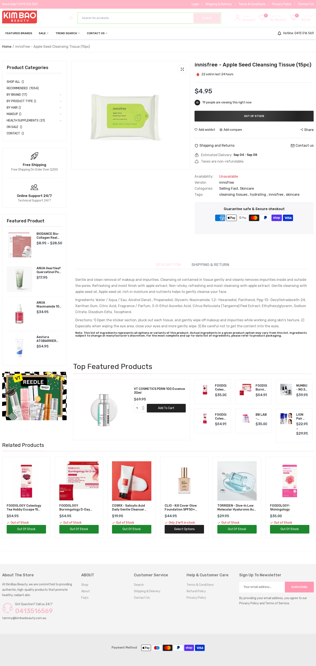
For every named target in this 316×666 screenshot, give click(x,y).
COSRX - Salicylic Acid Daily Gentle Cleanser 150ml (75, 508)
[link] (34, 396)
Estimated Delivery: (216, 155)
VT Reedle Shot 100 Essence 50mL (159, 389)
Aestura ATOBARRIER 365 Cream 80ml (49, 339)
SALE (42, 33)
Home (6, 47)
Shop (84, 585)
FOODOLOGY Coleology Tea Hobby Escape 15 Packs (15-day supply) (221, 417)
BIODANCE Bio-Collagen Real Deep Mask (48, 236)
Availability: (204, 176)
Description (168, 264)
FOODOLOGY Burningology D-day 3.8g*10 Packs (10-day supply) (261, 388)
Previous (83, 409)
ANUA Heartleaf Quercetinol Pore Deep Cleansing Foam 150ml (49, 270)
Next (179, 409)
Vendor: (201, 183)
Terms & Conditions (251, 4)
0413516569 (34, 611)
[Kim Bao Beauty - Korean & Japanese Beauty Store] (19, 18)
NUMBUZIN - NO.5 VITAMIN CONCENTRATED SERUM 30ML (302, 388)
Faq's (85, 598)
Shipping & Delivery (219, 4)
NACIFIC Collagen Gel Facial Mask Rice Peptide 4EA (288, 508)
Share (309, 130)
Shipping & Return (210, 264)
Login (195, 4)
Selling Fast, (229, 188)
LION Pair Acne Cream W (301, 417)
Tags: (199, 195)
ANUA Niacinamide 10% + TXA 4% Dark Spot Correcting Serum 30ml (49, 305)
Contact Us (306, 4)
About (85, 591)
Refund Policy (196, 591)
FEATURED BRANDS (18, 33)
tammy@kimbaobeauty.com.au (24, 618)
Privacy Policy (281, 4)
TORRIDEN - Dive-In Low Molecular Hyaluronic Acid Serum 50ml (184, 508)
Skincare (247, 188)
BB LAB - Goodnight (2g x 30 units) (261, 417)
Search (139, 585)
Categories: (204, 189)
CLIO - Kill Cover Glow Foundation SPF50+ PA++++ (128, 508)
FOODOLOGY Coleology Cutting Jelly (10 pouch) (221, 388)
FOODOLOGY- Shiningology (227, 507)
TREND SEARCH (66, 33)
